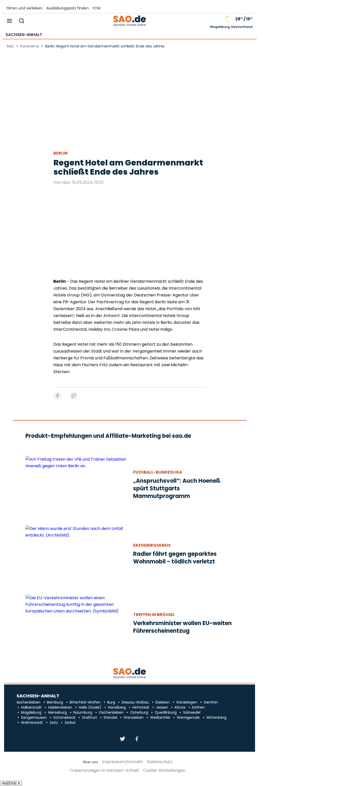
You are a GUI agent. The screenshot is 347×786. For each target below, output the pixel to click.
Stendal (110, 717)
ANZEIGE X (11, 783)
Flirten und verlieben (24, 8)
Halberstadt (31, 707)
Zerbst (70, 722)
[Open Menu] (9, 21)
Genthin (211, 702)
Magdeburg (31, 712)
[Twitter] (122, 739)
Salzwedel (191, 712)
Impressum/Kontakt (122, 762)
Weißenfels (160, 717)
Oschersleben (111, 712)
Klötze (180, 707)
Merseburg (57, 712)
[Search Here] (21, 21)
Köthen (198, 707)
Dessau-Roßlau (135, 702)
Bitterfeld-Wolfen (85, 702)
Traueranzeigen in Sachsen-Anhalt (104, 770)
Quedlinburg (166, 712)
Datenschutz (159, 762)
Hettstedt (140, 707)
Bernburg (55, 702)
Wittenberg (216, 717)
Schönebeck (64, 717)
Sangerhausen (34, 717)
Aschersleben (28, 702)
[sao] (129, 673)
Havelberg (117, 707)
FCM (96, 8)
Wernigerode (188, 717)
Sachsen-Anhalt (24, 35)
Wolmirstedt (32, 722)
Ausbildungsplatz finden (67, 8)
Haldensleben (60, 707)
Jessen (162, 707)
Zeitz (54, 722)
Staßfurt (89, 717)
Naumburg (82, 712)
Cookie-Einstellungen (164, 770)
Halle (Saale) (90, 707)
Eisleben (162, 702)
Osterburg (139, 712)
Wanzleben (134, 717)
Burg (111, 702)
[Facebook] (137, 739)
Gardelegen (186, 702)
